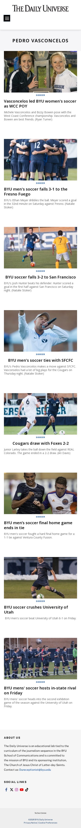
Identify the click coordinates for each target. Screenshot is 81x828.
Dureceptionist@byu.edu (35, 769)
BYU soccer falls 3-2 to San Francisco (40, 277)
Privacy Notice (30, 822)
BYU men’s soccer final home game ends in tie (38, 525)
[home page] (40, 10)
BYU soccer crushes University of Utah (36, 609)
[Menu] (7, 18)
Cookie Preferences (48, 822)
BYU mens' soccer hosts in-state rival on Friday (40, 690)
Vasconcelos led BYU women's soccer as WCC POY (40, 103)
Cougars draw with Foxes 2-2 (41, 443)
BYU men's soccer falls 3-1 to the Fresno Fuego (35, 191)
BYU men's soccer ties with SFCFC (40, 360)
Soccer (40, 95)
